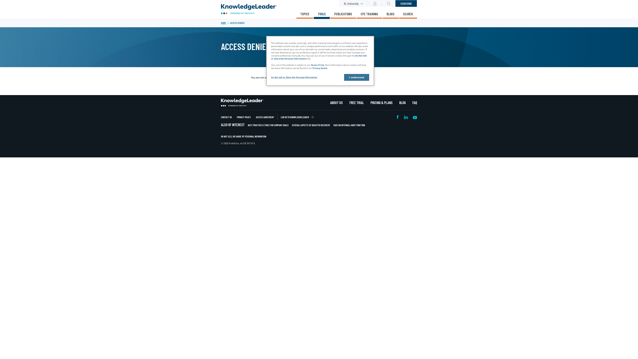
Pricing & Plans (382, 102)
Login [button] (375, 3)
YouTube (415, 117)
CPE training (369, 14)
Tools (322, 14)
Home (223, 22)
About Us (336, 102)
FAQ (414, 102)
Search (408, 14)
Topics (304, 14)
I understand (356, 77)
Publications (343, 14)
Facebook (398, 117)
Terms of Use (317, 65)
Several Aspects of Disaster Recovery (311, 125)
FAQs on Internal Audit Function (349, 125)
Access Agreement (265, 117)
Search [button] (389, 3)
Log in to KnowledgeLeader (295, 117)
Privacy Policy (244, 117)
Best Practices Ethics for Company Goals (268, 125)
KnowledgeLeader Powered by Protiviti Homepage (242, 102)
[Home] (249, 9)
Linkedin (406, 117)
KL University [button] (351, 3)
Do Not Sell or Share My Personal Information (243, 136)
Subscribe (406, 3)
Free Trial (356, 102)
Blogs (391, 14)
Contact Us (226, 117)
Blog (402, 102)
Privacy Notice (320, 68)
